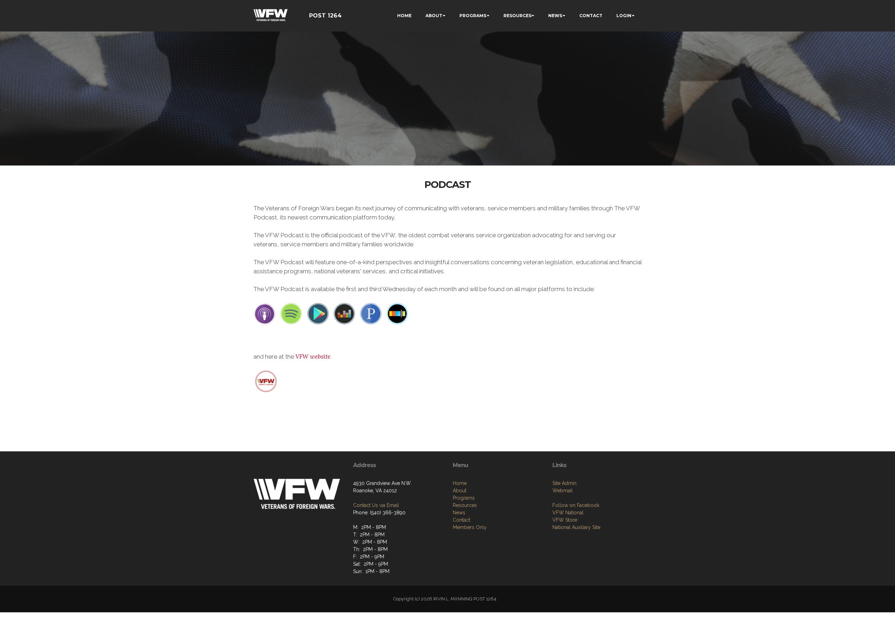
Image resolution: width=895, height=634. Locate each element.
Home (460, 483)
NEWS (555, 15)
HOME (404, 15)
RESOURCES (517, 15)
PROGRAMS (472, 15)
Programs (464, 498)
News (459, 512)
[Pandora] (371, 313)
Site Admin (564, 483)
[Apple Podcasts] (264, 313)
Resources (465, 505)
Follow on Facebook (575, 505)
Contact (461, 520)
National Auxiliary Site (576, 527)
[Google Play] (318, 313)
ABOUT (433, 15)
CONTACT (590, 15)
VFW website (312, 356)
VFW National (567, 512)
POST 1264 (325, 15)
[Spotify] (291, 313)
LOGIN (623, 15)
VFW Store (564, 520)
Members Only (470, 527)
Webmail (562, 490)
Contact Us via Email (376, 505)
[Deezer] (344, 313)
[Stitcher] (397, 313)
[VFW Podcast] (266, 381)
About (459, 490)
